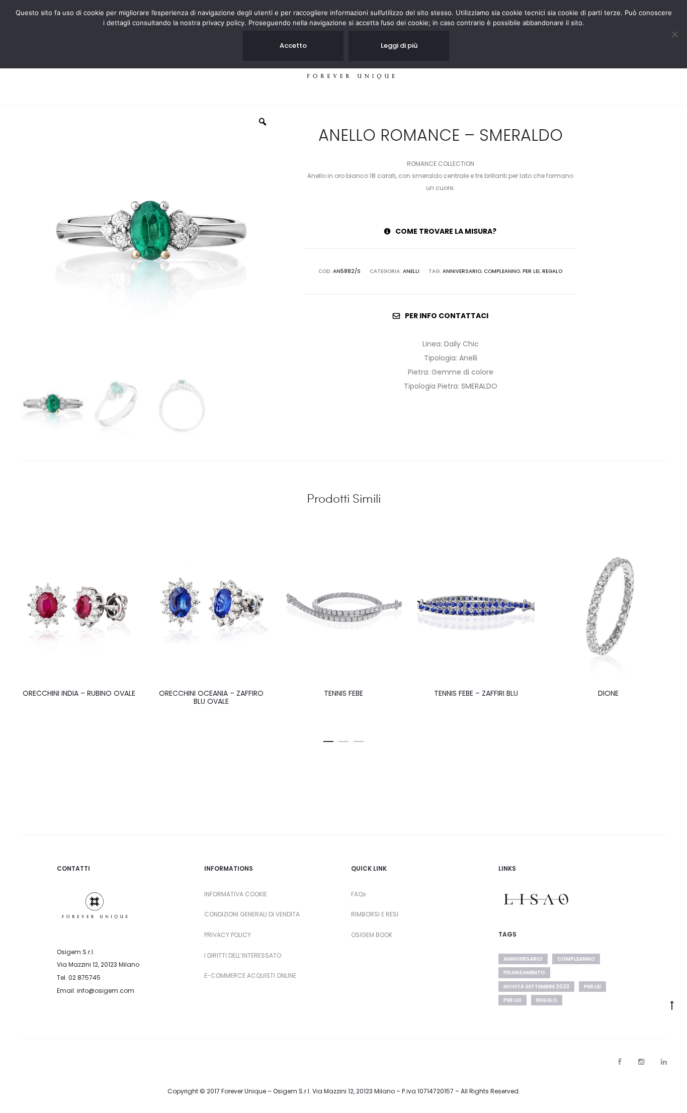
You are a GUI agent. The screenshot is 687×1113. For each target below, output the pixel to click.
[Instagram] (641, 1061)
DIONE (608, 693)
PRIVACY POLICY (227, 935)
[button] (328, 739)
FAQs (358, 894)
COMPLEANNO (502, 271)
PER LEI (531, 271)
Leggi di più (399, 45)
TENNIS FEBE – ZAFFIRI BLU (476, 693)
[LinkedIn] (664, 1061)
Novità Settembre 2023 (536, 986)
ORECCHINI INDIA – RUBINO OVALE (79, 693)
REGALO (552, 271)
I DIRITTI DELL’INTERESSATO (242, 955)
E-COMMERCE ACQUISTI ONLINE (250, 975)
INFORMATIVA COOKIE (235, 894)
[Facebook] (620, 1061)
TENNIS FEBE (343, 693)
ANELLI (411, 271)
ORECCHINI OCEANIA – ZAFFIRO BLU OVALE (211, 697)
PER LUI (512, 1000)
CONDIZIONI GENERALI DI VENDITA (252, 914)
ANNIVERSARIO (462, 271)
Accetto (293, 45)
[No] (674, 34)
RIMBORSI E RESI (374, 914)
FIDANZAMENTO (524, 972)
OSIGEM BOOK (371, 935)
